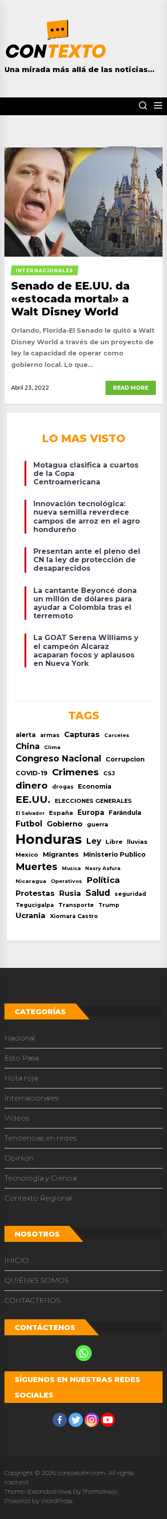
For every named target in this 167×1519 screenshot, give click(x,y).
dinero (32, 785)
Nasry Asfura (103, 868)
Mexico (27, 854)
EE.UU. (33, 800)
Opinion (18, 1158)
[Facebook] (60, 1420)
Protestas (35, 893)
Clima (52, 747)
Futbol (29, 823)
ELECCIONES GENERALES (93, 801)
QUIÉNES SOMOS (36, 1280)
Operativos (66, 881)
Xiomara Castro (74, 916)
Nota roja (21, 1078)
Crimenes (75, 772)
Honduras (49, 839)
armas (50, 735)
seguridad (130, 893)
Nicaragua (31, 881)
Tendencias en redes (40, 1138)
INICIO (16, 1260)
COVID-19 (32, 773)
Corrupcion (125, 759)
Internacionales (31, 1098)
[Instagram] (92, 1420)
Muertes (36, 866)
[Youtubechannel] (108, 1420)
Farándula (125, 812)
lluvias (137, 841)
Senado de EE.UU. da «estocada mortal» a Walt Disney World (70, 298)
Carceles (116, 735)
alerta (26, 734)
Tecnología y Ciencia (40, 1178)
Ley (93, 841)
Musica (71, 868)
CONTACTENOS (32, 1300)
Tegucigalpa (35, 905)
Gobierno (64, 823)
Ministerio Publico (114, 854)
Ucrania (30, 915)
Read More (130, 387)
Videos (16, 1118)
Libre (114, 841)
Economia (94, 786)
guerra (97, 824)
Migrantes (61, 854)
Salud (98, 892)
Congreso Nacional (58, 758)
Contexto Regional (38, 1198)
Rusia (70, 893)
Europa (90, 812)
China (28, 746)
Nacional (19, 1038)
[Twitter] (76, 1420)
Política (103, 880)
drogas (62, 786)
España (61, 813)
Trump (108, 905)
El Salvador (30, 813)
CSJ (109, 773)
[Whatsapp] (84, 1353)
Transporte (76, 905)
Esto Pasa (21, 1058)
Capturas (82, 734)
